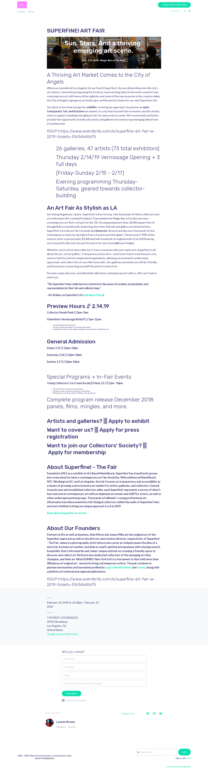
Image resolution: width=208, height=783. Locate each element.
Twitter (72, 727)
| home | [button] (21, 11)
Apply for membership (77, 452)
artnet (141, 567)
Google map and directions (62, 634)
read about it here (93, 295)
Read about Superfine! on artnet (67, 513)
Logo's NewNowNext (118, 567)
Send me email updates (76, 700)
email (188, 758)
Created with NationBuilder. (178, 766)
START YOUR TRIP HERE (174, 5)
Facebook (61, 727)
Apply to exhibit (128, 421)
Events (31, 11)
